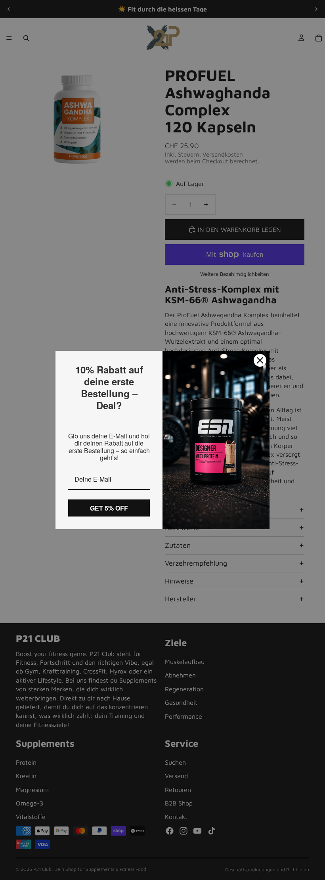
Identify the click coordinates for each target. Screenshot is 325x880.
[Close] (260, 360)
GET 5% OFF (109, 508)
